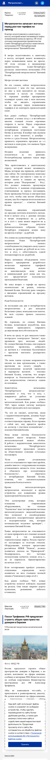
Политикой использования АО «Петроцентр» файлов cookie (24, 736)
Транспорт (39, 13)
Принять (25, 744)
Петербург (39, 15)
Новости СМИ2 (9, 755)
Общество (39, 606)
